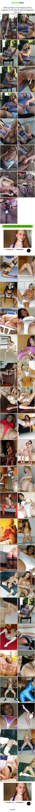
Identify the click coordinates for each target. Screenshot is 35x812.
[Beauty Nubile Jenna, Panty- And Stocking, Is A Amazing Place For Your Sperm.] (9, 400)
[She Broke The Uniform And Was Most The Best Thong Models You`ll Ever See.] (9, 479)
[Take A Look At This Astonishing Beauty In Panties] (9, 268)
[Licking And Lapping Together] (9, 321)
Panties (17, 3)
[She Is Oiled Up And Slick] (9, 663)
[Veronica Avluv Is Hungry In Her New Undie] (9, 637)
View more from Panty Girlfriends (17, 226)
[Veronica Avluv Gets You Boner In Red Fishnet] (9, 610)
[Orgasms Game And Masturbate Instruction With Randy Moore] (9, 689)
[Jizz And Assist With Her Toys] (9, 532)
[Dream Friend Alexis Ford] (9, 374)
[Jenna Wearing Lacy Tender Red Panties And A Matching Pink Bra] (9, 347)
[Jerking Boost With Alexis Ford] (9, 558)
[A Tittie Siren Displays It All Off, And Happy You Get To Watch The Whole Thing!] (9, 453)
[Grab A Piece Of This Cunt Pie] (9, 768)
